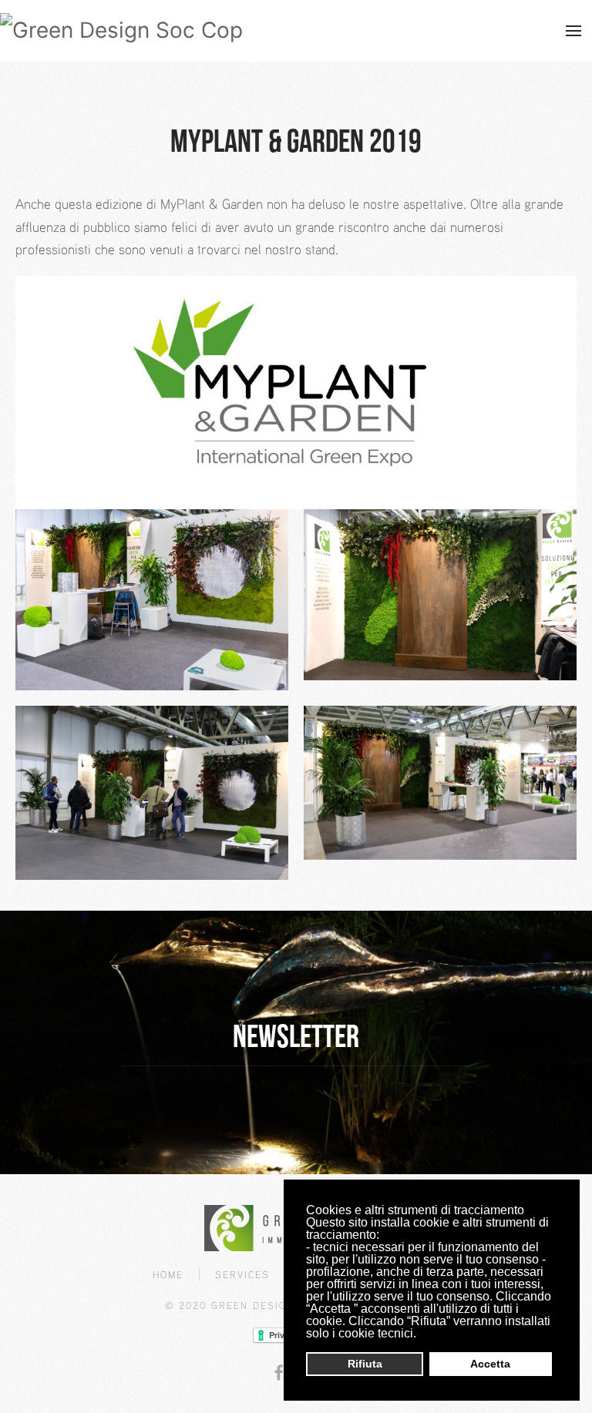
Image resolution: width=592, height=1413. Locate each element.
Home (168, 1274)
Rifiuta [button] (365, 1364)
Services (242, 1274)
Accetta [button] (490, 1364)
